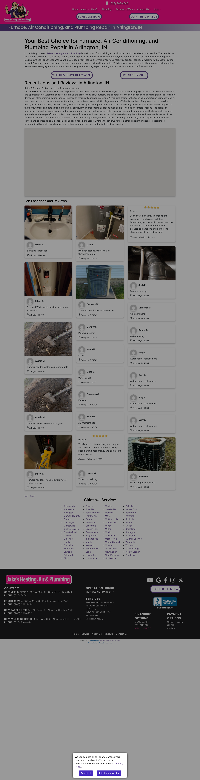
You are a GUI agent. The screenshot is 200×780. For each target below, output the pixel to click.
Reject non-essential (109, 773)
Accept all (86, 773)
